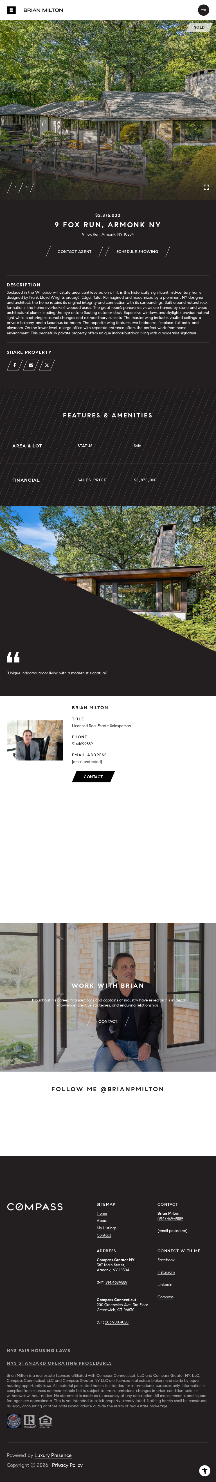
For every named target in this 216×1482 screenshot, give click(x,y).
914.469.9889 (116, 1282)
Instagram (166, 1272)
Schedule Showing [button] (137, 251)
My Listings (106, 1228)
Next (27, 187)
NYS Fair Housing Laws (39, 1350)
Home (102, 1213)
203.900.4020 (117, 1322)
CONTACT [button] (108, 1021)
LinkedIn (165, 1284)
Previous (15, 187)
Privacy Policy (67, 1465)
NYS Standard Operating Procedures (59, 1363)
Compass (166, 1297)
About (102, 1220)
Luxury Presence (53, 1455)
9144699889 (82, 743)
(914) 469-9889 (170, 1218)
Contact (93, 777)
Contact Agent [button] (74, 251)
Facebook (166, 1260)
